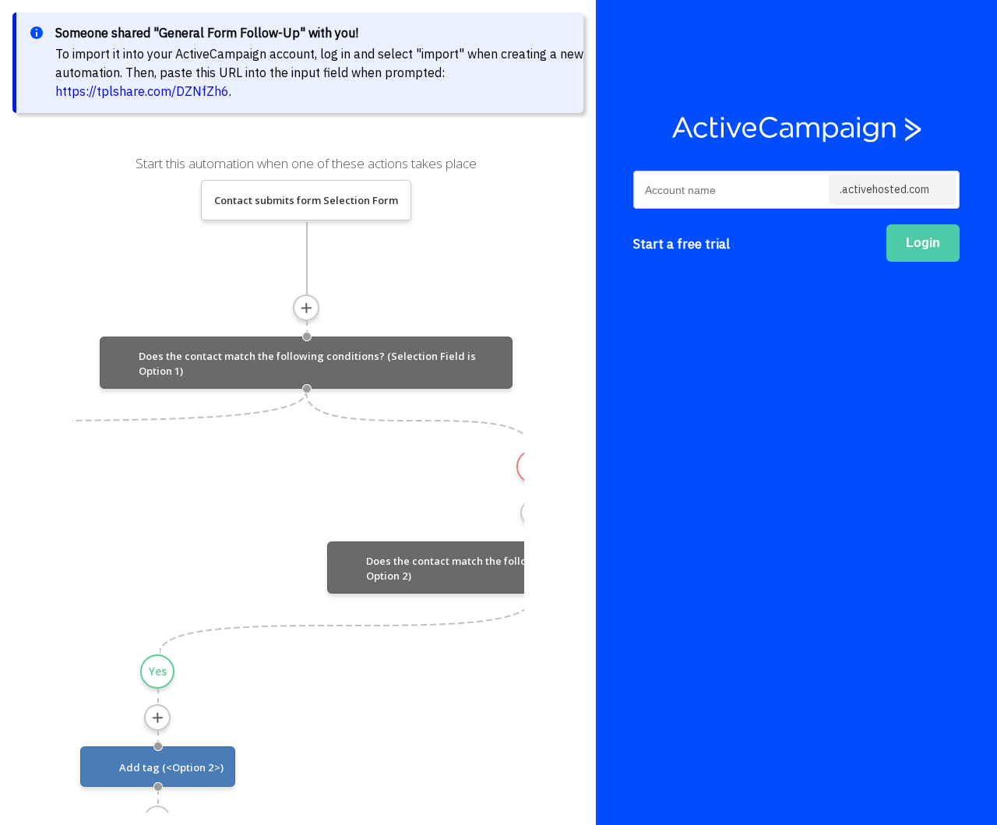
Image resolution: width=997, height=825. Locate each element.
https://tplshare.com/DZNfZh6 (142, 91)
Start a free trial (681, 243)
